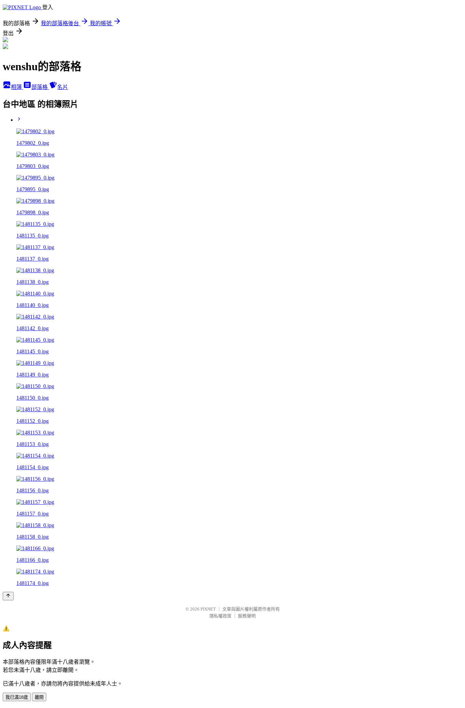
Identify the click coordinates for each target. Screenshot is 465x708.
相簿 (17, 87)
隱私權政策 (220, 615)
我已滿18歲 (16, 697)
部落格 (40, 87)
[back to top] (8, 596)
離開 (39, 697)
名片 (62, 87)
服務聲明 (247, 615)
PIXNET (208, 609)
